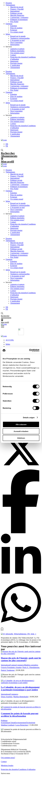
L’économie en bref (17, 40)
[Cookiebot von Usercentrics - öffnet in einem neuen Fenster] (29, 350)
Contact (13, 55)
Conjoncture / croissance (19, 17)
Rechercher (8, 153)
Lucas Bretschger (21, 725)
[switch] (36, 394)
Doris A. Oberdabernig (30, 667)
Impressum (14, 61)
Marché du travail (16, 7)
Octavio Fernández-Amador (11, 667)
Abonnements (9, 155)
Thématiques (10, 5)
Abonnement (15, 67)
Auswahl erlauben (21, 431)
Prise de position (16, 28)
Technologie (30, 723)
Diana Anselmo (6, 697)
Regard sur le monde (18, 36)
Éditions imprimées (17, 51)
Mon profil (7, 161)
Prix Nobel (14, 22)
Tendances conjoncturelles (20, 38)
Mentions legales (7, 765)
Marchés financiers (17, 15)
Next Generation (16, 42)
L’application (15, 65)
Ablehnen (21, 438)
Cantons (13, 665)
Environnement (20, 723)
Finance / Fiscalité (17, 9)
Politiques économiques (19, 20)
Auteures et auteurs (17, 49)
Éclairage (13, 30)
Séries (8, 34)
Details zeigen (29, 417)
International (14, 11)
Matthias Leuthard (7, 725)
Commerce (20, 665)
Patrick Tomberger (8, 670)
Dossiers (9, 3)
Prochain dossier (16, 63)
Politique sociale (16, 13)
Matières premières (31, 665)
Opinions (9, 24)
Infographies (14, 45)
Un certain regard (16, 32)
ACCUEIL (10, 340)
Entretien (13, 26)
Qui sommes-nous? (17, 53)
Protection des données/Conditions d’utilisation (18, 769)
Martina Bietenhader (20, 697)
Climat (12, 723)
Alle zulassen (21, 424)
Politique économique (5, 722)
